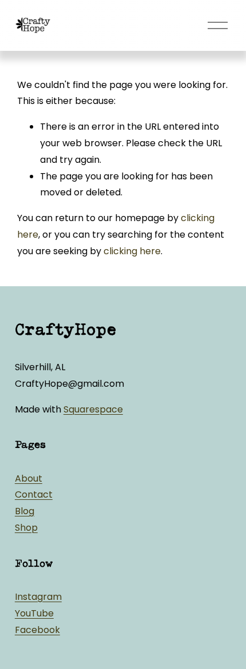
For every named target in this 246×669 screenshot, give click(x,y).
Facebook (37, 629)
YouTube (34, 613)
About (28, 478)
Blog (24, 511)
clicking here (132, 251)
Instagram (38, 596)
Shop (26, 527)
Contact (34, 494)
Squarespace (93, 409)
